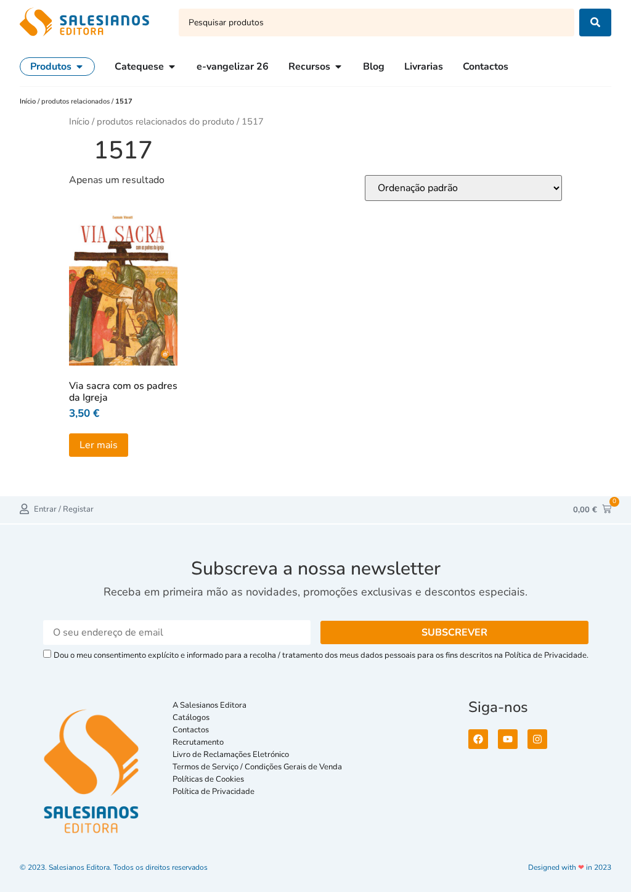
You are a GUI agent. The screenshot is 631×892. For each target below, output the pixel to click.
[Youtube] (508, 739)
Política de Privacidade (213, 791)
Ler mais (98, 445)
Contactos (191, 729)
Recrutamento (198, 742)
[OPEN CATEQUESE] (172, 66)
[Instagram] (537, 739)
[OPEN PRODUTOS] (79, 66)
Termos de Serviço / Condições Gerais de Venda (259, 766)
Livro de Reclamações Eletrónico (231, 754)
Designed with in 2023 (569, 867)
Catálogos (191, 717)
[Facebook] (478, 739)
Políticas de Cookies (208, 779)
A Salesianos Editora (209, 705)
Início (29, 101)
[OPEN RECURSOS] (338, 66)
